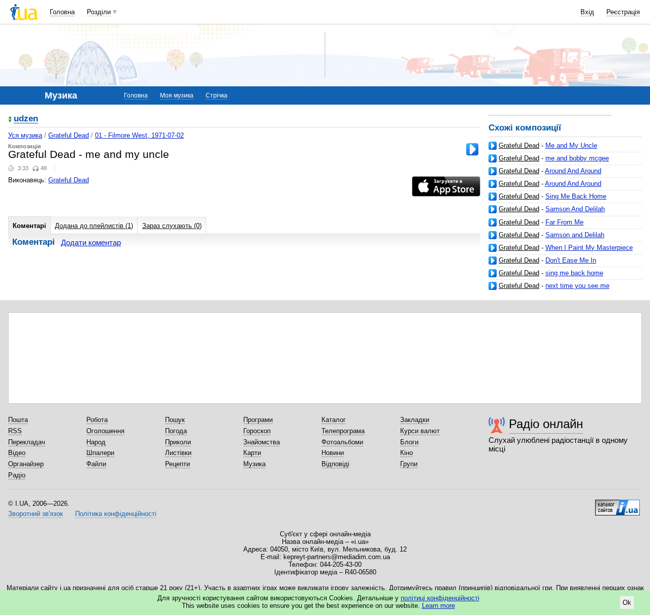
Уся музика (25, 135)
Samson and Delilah (574, 235)
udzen (26, 119)
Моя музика (176, 95)
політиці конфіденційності (440, 598)
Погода (176, 431)
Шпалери (100, 453)
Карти (252, 453)
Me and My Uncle (571, 145)
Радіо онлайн (546, 424)
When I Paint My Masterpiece (589, 247)
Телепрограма (343, 431)
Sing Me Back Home (575, 196)
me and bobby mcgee (577, 158)
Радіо (16, 475)
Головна (62, 12)
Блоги (409, 442)
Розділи (99, 12)
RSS (15, 431)
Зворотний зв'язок (35, 513)
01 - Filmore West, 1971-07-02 (139, 135)
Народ (96, 442)
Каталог (333, 420)
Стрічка (217, 95)
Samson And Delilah (575, 209)
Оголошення (105, 431)
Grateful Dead (519, 145)
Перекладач (26, 442)
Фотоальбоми (342, 442)
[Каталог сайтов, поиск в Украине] (617, 504)
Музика (254, 464)
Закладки (414, 420)
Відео (16, 453)
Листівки (178, 453)
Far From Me (564, 222)
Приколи (178, 442)
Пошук (175, 420)
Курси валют (420, 431)
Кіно (406, 453)
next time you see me (577, 285)
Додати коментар (91, 242)
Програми (258, 420)
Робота (97, 420)
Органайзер (26, 464)
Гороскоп (257, 431)
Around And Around (573, 171)
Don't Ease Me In (570, 260)
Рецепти (177, 464)
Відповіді (335, 464)
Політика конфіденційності (115, 513)
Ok (627, 602)
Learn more (438, 605)
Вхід (587, 12)
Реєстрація (623, 12)
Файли (96, 464)
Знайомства (261, 442)
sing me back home (574, 273)
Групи (408, 464)
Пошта (18, 420)
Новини (332, 453)
